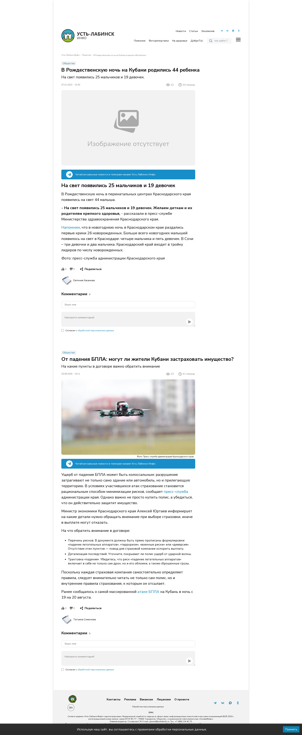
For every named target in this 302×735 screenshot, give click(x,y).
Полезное (139, 40)
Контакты (113, 699)
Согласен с (89, 330)
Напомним (70, 227)
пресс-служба (176, 491)
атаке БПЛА (148, 591)
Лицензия (164, 699)
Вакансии (146, 699)
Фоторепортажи (159, 40)
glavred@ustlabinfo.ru (159, 721)
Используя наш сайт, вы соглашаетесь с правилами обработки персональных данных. (142, 729)
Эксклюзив (207, 31)
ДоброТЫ (197, 40)
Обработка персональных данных (148, 707)
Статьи (193, 31)
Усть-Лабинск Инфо (70, 55)
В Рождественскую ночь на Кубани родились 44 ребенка (119, 55)
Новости (181, 31)
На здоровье (179, 40)
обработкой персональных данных (96, 330)
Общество (86, 55)
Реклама (130, 699)
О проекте (181, 699)
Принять (291, 729)
